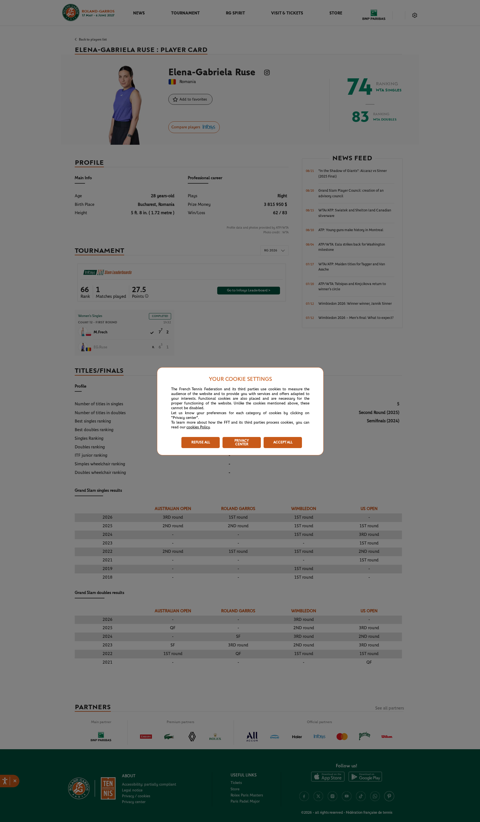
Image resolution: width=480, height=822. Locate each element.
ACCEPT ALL (282, 442)
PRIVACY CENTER (241, 442)
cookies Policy (198, 427)
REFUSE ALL (200, 442)
